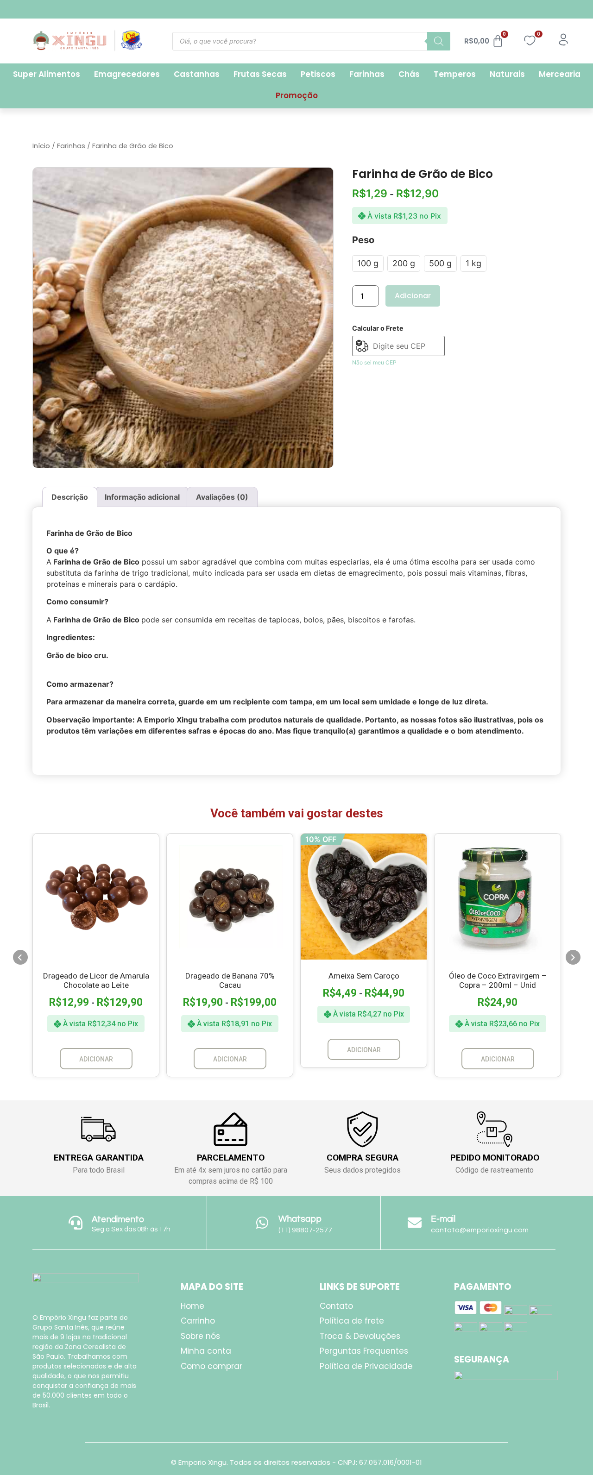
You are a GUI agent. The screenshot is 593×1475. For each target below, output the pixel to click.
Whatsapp (300, 1219)
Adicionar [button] (498, 1059)
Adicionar (413, 295)
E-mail (443, 1219)
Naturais (507, 74)
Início (41, 146)
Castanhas (197, 74)
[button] (20, 957)
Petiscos (318, 74)
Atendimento (118, 1219)
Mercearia (559, 74)
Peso (363, 240)
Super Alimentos (46, 74)
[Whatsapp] (262, 1223)
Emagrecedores (127, 74)
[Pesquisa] (438, 41)
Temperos (455, 74)
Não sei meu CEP (374, 362)
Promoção (297, 95)
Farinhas (367, 74)
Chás (409, 74)
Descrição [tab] (69, 497)
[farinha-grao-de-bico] (183, 317)
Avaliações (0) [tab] (222, 497)
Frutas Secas (260, 74)
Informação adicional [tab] (142, 497)
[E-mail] (415, 1223)
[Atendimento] (75, 1223)
